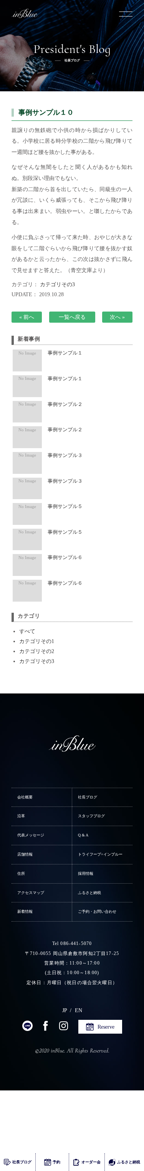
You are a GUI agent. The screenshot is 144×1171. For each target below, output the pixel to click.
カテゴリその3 (57, 284)
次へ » (117, 317)
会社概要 (25, 797)
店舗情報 (25, 854)
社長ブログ (87, 797)
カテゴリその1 (36, 641)
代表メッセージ (30, 835)
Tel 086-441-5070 (72, 943)
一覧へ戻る (72, 317)
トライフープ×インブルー (100, 854)
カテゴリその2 (36, 651)
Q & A (83, 835)
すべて (27, 631)
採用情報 (85, 873)
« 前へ (26, 317)
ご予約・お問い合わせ (97, 911)
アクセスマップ (30, 893)
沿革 (21, 816)
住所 (21, 873)
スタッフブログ (91, 816)
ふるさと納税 (89, 893)
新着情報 (25, 911)
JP (64, 1010)
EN (78, 1010)
